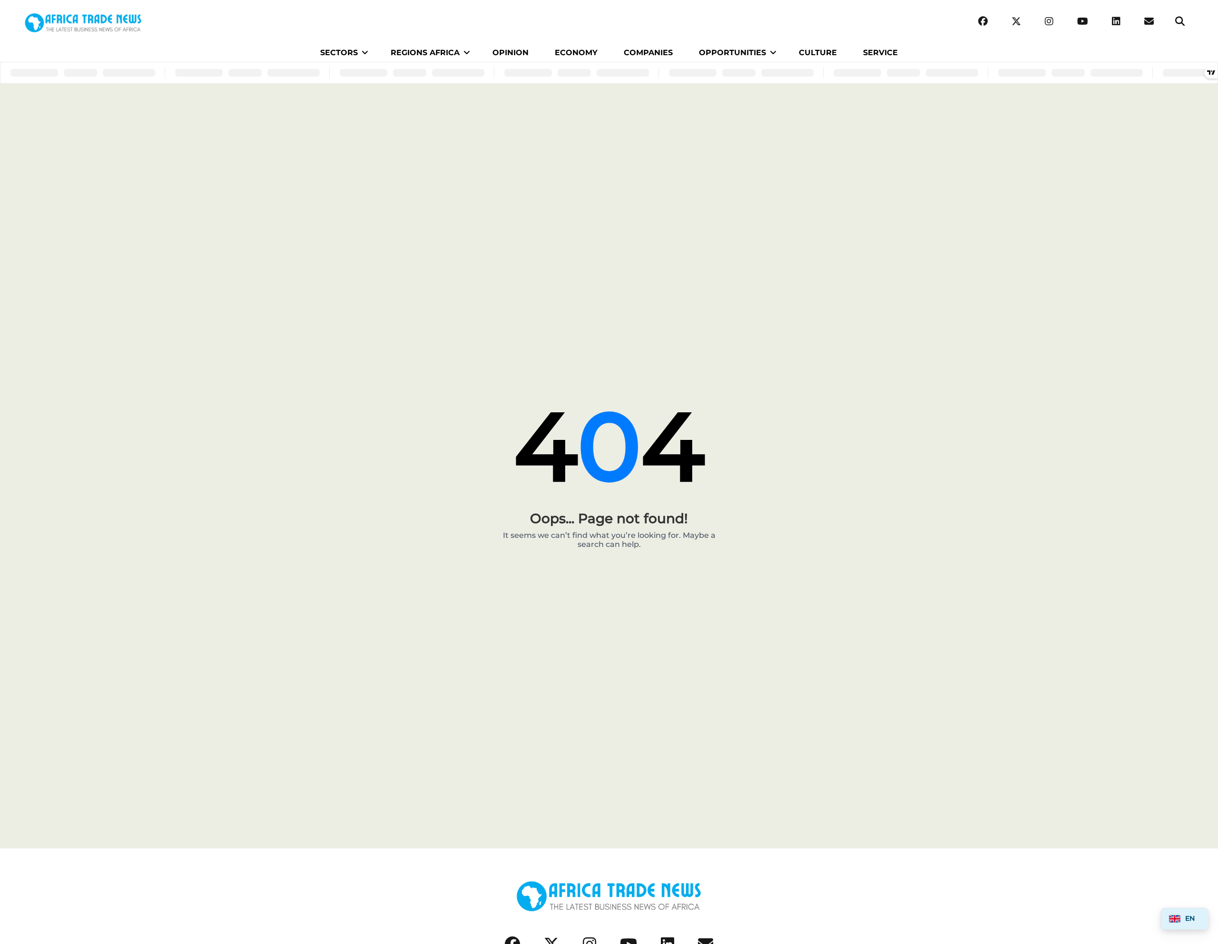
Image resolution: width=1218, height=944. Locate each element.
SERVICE (880, 52)
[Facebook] (982, 21)
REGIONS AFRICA (425, 52)
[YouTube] (1082, 21)
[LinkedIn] (1116, 21)
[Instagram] (1049, 21)
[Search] (1180, 22)
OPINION (510, 52)
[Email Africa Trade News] (1149, 21)
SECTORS (339, 52)
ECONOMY (576, 52)
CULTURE (818, 52)
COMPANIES (648, 52)
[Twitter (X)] (1016, 21)
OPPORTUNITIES (732, 52)
